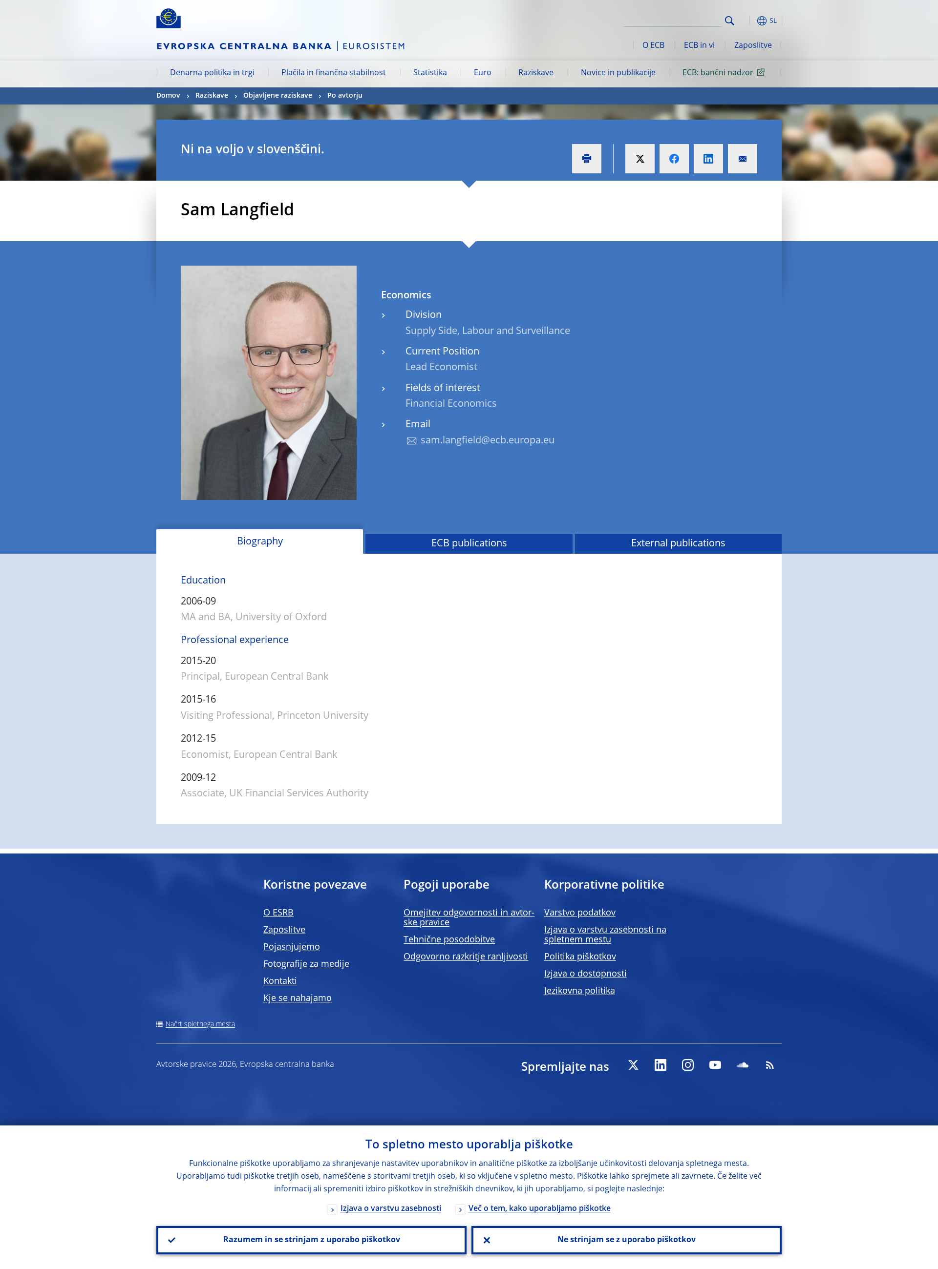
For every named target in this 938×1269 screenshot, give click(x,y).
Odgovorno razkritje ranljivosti (466, 957)
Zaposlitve (753, 46)
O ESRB (278, 913)
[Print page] (586, 158)
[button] (747, 21)
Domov (168, 95)
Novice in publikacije (618, 73)
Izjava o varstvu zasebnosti (391, 1209)
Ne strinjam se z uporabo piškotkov (626, 1240)
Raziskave (536, 73)
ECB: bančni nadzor (717, 73)
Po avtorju (344, 95)
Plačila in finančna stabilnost (333, 73)
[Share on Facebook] (674, 158)
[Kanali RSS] (770, 1065)
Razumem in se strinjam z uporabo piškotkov (311, 1240)
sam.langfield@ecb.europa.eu (487, 441)
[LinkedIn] (660, 1065)
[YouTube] (715, 1065)
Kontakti (280, 981)
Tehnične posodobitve (449, 940)
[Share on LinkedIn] (708, 158)
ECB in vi (699, 46)
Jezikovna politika (579, 991)
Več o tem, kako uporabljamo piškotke (540, 1209)
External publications (678, 544)
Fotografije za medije (306, 964)
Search (730, 20)
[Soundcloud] (742, 1065)
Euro (482, 73)
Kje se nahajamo (297, 998)
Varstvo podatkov (580, 913)
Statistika (430, 73)
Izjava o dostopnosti (585, 974)
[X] (633, 1065)
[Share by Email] (742, 158)
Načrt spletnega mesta (200, 1024)
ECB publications (469, 544)
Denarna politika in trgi (212, 73)
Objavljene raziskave (277, 95)
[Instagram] (688, 1065)
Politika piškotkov (580, 957)
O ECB (653, 46)
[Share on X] (640, 158)
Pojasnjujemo (291, 947)
